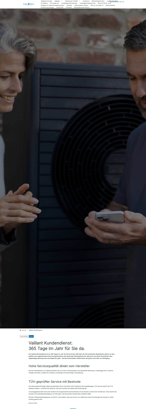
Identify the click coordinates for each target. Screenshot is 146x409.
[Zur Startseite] (30, 4)
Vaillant (31, 336)
